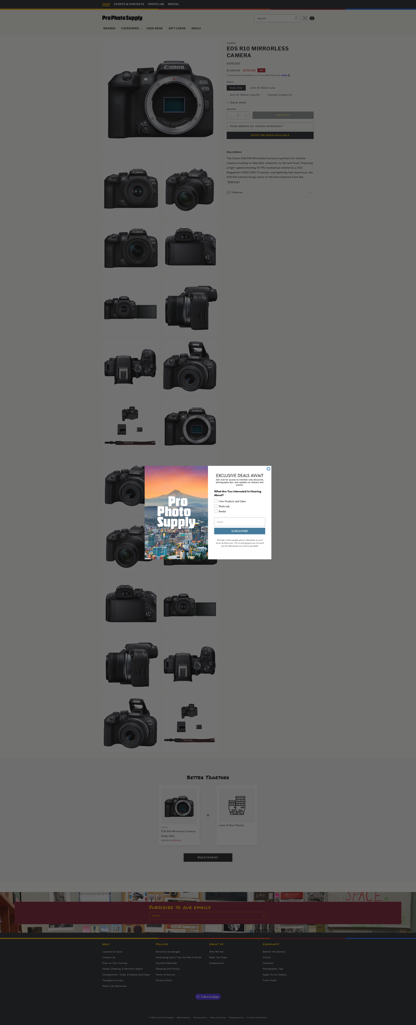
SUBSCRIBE (239, 531)
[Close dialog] (268, 468)
